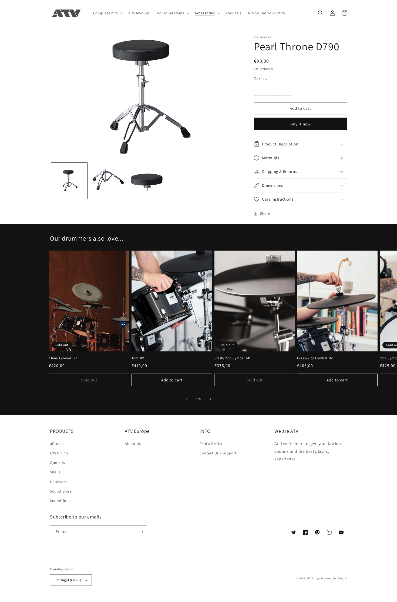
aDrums (57, 443)
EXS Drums (59, 453)
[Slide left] (187, 399)
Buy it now (300, 124)
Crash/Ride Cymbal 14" (232, 358)
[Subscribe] (141, 531)
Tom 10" (138, 358)
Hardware (58, 481)
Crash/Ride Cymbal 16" (315, 358)
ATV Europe (314, 578)
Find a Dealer (211, 443)
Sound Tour (60, 500)
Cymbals (57, 462)
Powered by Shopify (334, 578)
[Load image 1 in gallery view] (69, 181)
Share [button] (265, 213)
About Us (133, 443)
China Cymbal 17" (63, 358)
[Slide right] (210, 399)
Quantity (260, 78)
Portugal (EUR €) (68, 580)
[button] (107, 13)
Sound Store (61, 491)
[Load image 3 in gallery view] (146, 181)
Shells (55, 472)
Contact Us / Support (218, 453)
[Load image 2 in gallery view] (108, 181)
